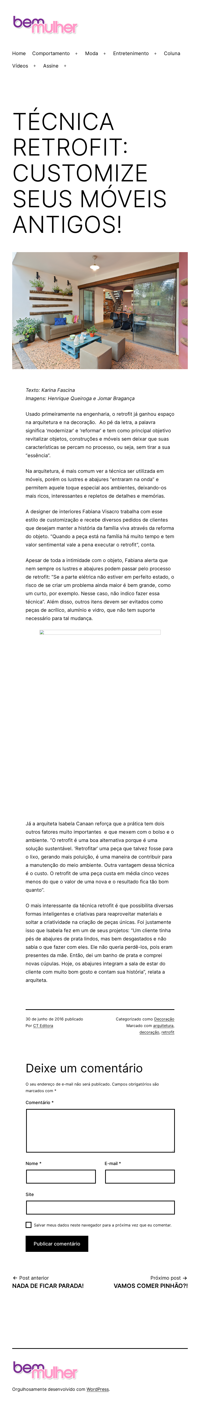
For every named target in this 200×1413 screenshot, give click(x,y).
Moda (91, 53)
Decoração (164, 1019)
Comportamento (51, 53)
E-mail (113, 1163)
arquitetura (163, 1025)
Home (19, 53)
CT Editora (43, 1025)
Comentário (40, 1102)
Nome (33, 1163)
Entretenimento (131, 53)
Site (30, 1194)
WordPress (98, 1389)
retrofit (167, 1032)
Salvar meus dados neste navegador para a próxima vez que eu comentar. (102, 1225)
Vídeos (20, 66)
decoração (149, 1032)
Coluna (172, 53)
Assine (51, 66)
